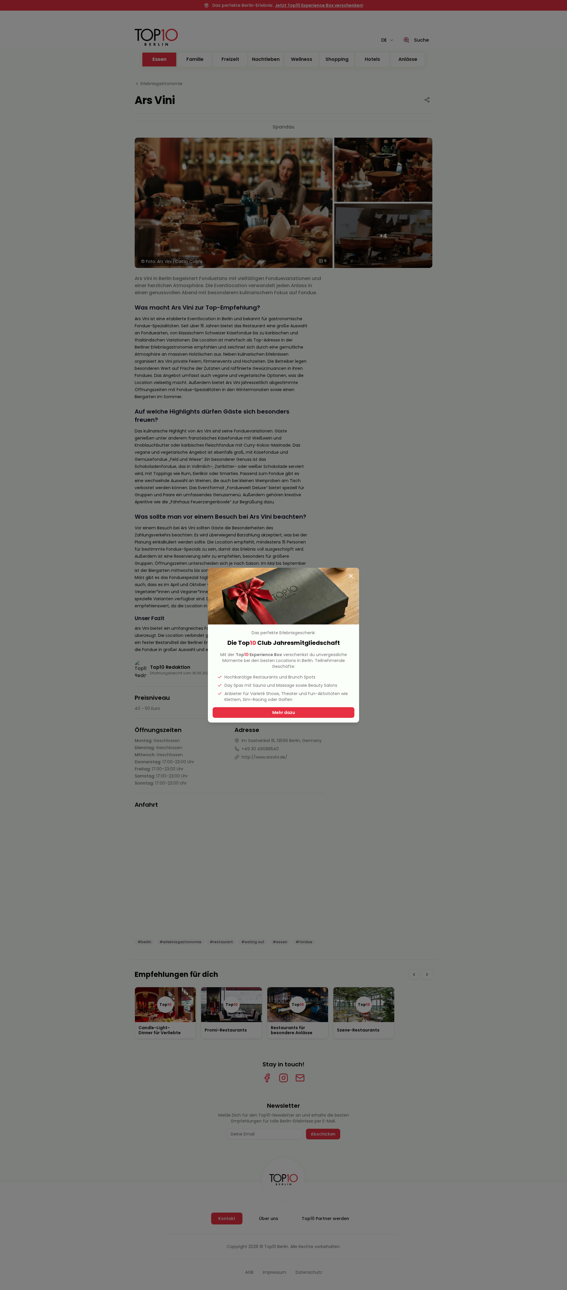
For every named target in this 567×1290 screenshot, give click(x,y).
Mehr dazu (283, 712)
